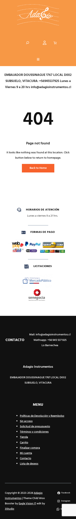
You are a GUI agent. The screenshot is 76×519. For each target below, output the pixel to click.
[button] (38, 59)
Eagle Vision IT (27, 503)
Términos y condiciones (34, 432)
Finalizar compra (30, 448)
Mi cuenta (26, 453)
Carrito (24, 442)
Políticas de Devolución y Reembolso (42, 416)
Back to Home (38, 168)
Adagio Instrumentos (38, 367)
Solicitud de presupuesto (35, 426)
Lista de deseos (29, 463)
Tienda (24, 437)
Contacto (25, 458)
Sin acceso (26, 421)
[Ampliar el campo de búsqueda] (27, 43)
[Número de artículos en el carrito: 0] (55, 42)
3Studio (9, 509)
